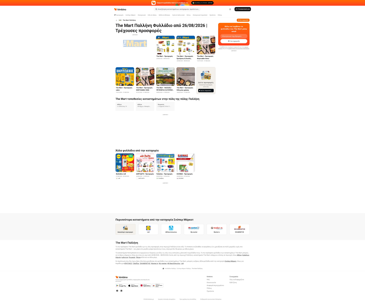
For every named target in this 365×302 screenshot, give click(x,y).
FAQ (208, 279)
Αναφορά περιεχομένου (215, 285)
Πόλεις (220, 15)
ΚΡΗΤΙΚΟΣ (128, 263)
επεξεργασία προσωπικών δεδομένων (238, 48)
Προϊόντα (212, 15)
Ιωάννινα (124, 257)
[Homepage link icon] (163, 268)
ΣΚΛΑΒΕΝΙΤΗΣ (145, 263)
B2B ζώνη (233, 282)
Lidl (182, 263)
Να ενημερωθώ (244, 20)
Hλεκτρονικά (142, 15)
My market (163, 263)
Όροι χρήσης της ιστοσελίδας (188, 299)
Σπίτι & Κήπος (152, 15)
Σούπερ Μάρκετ (130, 15)
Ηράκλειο (245, 255)
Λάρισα (118, 257)
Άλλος (188, 15)
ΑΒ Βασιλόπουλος (173, 263)
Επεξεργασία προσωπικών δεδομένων (210, 299)
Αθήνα (239, 255)
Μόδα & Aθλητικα (164, 15)
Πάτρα (138, 257)
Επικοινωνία (211, 282)
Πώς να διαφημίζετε (237, 279)
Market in (154, 263)
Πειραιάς (132, 257)
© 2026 (149, 299)
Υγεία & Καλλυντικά (178, 15)
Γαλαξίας (136, 263)
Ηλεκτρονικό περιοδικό (200, 15)
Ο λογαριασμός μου (243, 9)
